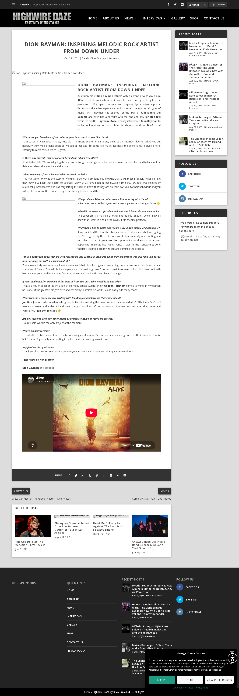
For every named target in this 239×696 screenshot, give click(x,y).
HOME (92, 18)
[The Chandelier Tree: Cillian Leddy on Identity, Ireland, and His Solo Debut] (183, 141)
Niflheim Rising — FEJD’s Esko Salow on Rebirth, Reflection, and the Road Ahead (204, 97)
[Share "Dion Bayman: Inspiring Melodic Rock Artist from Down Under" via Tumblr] (89, 475)
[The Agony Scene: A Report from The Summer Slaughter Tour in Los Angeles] (72, 516)
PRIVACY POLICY (76, 650)
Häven (215, 80)
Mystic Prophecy (147, 595)
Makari (192, 129)
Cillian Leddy (195, 151)
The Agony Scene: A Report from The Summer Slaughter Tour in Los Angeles (72, 527)
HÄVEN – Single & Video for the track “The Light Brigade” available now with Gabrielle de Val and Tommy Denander (206, 71)
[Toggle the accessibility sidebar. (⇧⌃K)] (232, 658)
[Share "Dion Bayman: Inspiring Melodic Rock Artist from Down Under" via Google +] (82, 475)
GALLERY (178, 18)
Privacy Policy (201, 687)
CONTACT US (214, 18)
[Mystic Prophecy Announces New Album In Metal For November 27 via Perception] (183, 45)
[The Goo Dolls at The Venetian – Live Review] (33, 526)
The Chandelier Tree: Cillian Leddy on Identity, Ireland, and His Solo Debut (206, 142)
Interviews (113, 58)
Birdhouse (217, 148)
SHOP (194, 18)
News (202, 55)
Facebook (48, 367)
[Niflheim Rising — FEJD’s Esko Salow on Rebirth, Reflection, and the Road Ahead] (183, 94)
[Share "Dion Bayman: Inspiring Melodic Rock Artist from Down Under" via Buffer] (110, 475)
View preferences (219, 680)
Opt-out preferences (183, 687)
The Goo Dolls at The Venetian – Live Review (30, 543)
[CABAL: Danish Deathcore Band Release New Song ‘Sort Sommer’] (150, 526)
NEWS (128, 18)
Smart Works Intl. (123, 692)
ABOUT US (111, 18)
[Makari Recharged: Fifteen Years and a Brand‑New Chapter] (183, 119)
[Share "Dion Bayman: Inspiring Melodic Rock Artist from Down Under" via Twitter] (75, 475)
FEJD (214, 105)
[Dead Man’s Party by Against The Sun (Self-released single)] (111, 516)
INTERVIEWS (152, 18)
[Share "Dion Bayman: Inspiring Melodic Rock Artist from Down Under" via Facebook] (68, 475)
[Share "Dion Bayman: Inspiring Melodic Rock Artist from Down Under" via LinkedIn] (103, 475)
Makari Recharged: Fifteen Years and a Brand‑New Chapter (205, 120)
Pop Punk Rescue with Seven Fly (51, 4)
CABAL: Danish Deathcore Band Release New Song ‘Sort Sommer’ (148, 545)
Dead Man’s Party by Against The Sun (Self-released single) (108, 526)
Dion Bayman (98, 58)
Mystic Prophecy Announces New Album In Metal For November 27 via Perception (206, 46)
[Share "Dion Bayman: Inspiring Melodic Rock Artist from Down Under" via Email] (124, 475)
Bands (85, 58)
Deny (190, 680)
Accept (162, 680)
